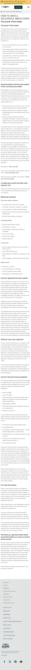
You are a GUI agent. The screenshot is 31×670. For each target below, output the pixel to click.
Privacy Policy (7, 625)
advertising (6, 614)
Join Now (18, 7)
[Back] (2, 11)
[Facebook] (4, 662)
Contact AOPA (7, 607)
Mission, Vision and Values (9, 591)
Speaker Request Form (8, 602)
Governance (6, 594)
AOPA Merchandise (8, 631)
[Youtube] (21, 662)
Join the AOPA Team (7, 597)
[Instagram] (15, 662)
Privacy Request (8, 638)
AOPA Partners (6, 600)
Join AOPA (5, 585)
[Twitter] (10, 662)
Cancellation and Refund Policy (12, 621)
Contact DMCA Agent (9, 635)
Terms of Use (7, 618)
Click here (20, 3)
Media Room (6, 611)
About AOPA (6, 582)
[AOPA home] (5, 7)
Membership (6, 588)
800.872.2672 (4, 655)
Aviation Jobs (7, 628)
